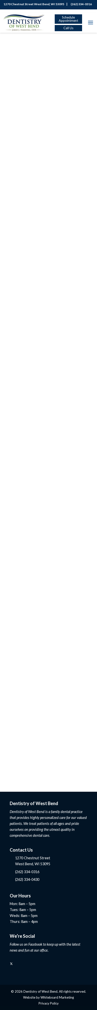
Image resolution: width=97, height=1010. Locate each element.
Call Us (68, 28)
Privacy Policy (49, 1003)
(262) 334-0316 (81, 4)
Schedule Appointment (68, 19)
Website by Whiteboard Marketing (48, 997)
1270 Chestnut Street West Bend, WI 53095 (33, 4)
